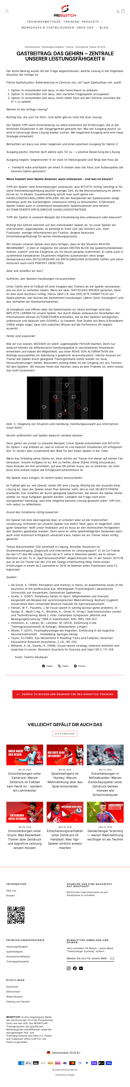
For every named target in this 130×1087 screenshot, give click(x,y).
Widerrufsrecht (14, 996)
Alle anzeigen (65, 733)
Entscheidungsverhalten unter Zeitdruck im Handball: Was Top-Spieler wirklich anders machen (65, 839)
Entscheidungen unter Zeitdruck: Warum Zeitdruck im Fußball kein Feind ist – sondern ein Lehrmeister (24, 782)
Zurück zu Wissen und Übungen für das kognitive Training (67, 694)
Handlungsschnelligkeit (53, 47)
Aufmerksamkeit (32, 47)
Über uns (86, 27)
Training (71, 21)
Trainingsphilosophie (17, 961)
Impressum (12, 986)
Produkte (91, 21)
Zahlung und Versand (18, 1001)
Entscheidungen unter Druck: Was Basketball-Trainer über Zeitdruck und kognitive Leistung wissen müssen (24, 839)
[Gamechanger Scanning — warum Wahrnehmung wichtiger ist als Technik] (105, 812)
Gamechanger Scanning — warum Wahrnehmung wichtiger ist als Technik (105, 835)
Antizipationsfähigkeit (18, 956)
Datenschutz (13, 991)
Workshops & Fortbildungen (47, 27)
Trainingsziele (81, 47)
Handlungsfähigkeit (17, 946)
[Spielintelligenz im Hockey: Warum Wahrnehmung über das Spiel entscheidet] (65, 755)
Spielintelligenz (14, 951)
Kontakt (10, 895)
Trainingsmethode (44, 21)
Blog (104, 27)
